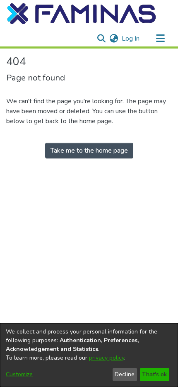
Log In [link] (131, 38)
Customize (19, 374)
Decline (125, 374)
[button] (82, 13)
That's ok (154, 374)
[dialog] (89, 355)
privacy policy (106, 358)
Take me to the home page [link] (89, 150)
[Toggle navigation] (160, 38)
